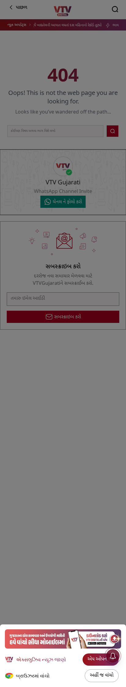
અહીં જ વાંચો (101, 675)
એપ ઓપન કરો (100, 659)
